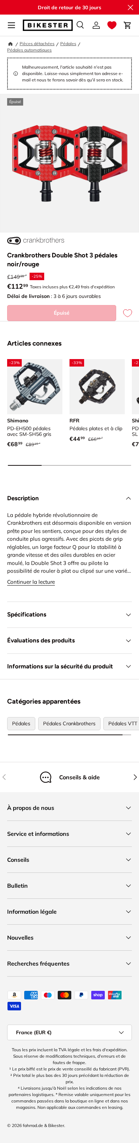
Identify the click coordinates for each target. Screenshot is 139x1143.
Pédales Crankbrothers (69, 723)
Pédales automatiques (29, 50)
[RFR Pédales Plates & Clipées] (97, 386)
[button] (112, 25)
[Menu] (11, 25)
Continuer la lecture (31, 581)
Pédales (68, 43)
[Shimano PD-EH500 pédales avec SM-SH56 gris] (34, 386)
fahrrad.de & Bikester (43, 1125)
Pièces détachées (37, 43)
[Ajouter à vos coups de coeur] (124, 313)
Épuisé (62, 313)
